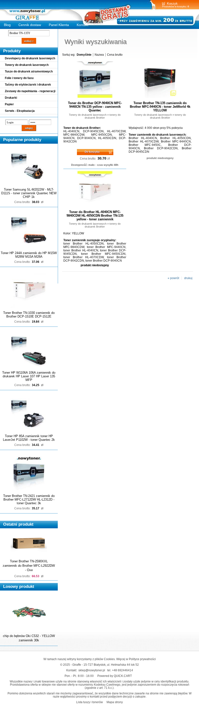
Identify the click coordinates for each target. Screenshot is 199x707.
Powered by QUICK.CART (114, 675)
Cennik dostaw (29, 25)
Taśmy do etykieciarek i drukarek (28, 84)
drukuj (188, 278)
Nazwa (99, 54)
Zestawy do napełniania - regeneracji (30, 91)
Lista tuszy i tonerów (89, 702)
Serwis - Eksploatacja (20, 111)
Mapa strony (115, 702)
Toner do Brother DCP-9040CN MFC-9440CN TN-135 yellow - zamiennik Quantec (95, 106)
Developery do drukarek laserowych (30, 58)
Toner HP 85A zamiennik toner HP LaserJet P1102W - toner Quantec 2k (29, 438)
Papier (9, 104)
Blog (7, 25)
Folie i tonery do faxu (19, 78)
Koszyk (172, 3)
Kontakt (82, 25)
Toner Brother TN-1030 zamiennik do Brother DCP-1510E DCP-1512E (29, 314)
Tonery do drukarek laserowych (27, 65)
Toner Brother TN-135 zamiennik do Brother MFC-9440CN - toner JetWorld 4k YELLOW (160, 106)
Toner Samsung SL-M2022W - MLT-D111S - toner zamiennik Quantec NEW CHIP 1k (29, 193)
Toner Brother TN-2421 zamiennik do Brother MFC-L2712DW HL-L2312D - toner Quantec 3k (29, 499)
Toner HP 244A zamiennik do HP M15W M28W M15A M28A (29, 254)
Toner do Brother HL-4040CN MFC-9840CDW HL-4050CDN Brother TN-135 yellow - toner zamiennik (94, 215)
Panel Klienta (59, 25)
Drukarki (11, 97)
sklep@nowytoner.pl (91, 670)
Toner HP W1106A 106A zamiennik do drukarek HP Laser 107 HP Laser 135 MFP (28, 376)
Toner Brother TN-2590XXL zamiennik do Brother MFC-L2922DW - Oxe (29, 565)
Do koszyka (92, 151)
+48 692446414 (122, 670)
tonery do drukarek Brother (103, 116)
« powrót (173, 278)
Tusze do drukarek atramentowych (29, 71)
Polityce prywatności (142, 659)
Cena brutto (115, 54)
